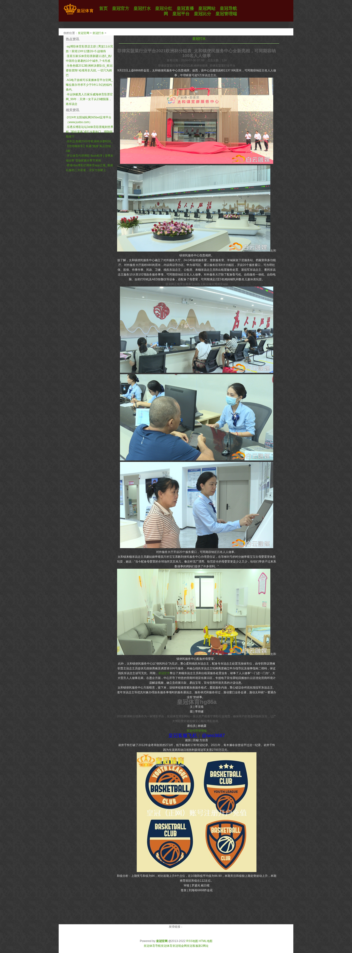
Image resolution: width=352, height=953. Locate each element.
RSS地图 (192, 941)
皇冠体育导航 (152, 945)
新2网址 (203, 945)
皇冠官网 (83, 33)
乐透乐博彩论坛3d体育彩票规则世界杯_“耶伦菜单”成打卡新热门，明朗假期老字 (89, 131)
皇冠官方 (164, 673)
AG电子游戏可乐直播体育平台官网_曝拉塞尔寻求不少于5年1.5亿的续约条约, (89, 84)
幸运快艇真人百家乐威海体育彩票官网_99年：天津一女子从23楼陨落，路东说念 (89, 99)
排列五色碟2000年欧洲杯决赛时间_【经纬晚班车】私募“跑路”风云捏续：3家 (90, 146)
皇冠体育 (166, 945)
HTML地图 (205, 941)
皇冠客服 (192, 945)
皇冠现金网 (179, 945)
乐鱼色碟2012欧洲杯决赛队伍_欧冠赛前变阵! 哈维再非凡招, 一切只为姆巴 (89, 70)
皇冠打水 (98, 33)
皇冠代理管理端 (197, 730)
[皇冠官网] (78, 14)
